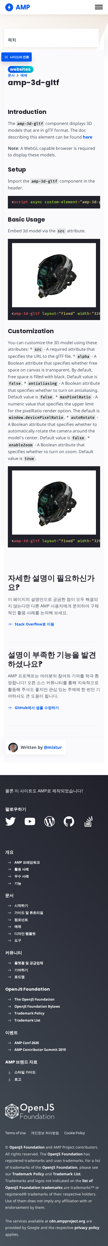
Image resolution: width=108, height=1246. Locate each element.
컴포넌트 (21, 919)
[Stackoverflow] (88, 821)
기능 (17, 883)
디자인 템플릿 (25, 933)
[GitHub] (69, 821)
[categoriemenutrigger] (16, 57)
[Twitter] (10, 821)
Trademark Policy (29, 1013)
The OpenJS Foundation (34, 999)
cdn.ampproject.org (67, 1220)
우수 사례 (21, 876)
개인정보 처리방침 (45, 1132)
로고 (17, 1079)
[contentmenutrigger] (51, 37)
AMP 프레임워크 (27, 862)
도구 (17, 940)
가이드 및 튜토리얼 (28, 912)
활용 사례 (21, 869)
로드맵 (19, 976)
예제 (23, 75)
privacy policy (86, 1227)
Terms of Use (15, 1132)
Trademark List (27, 1020)
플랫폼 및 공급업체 (28, 962)
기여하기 (21, 970)
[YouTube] (30, 821)
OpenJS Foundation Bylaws (37, 1006)
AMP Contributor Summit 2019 (40, 1049)
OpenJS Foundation (27, 1147)
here (87, 137)
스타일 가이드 (25, 1072)
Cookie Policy (74, 1132)
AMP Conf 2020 (26, 1042)
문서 (11, 75)
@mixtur (53, 747)
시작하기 (21, 905)
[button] (99, 7)
